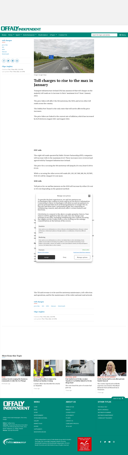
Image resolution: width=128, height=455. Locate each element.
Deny (64, 257)
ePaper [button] (52, 35)
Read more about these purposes (82, 252)
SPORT (36, 412)
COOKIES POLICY (70, 412)
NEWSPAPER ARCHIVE (40, 432)
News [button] (10, 35)
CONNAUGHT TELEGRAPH (105, 418)
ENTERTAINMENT (38, 415)
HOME (35, 407)
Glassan (4, 52)
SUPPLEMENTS (38, 429)
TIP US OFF (69, 426)
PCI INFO (68, 418)
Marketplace (43, 35)
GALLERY (36, 421)
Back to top (117, 398)
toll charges (7, 40)
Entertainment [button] (29, 35)
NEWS (35, 410)
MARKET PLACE (38, 423)
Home (4, 35)
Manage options (82, 257)
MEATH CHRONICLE (103, 410)
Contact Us (63, 35)
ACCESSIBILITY (70, 415)
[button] (89, 196)
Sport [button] (18, 35)
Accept (46, 257)
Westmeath (5, 54)
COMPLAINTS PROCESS (72, 423)
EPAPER (36, 426)
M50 (3, 49)
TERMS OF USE (70, 407)
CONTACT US (69, 421)
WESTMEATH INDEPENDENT (105, 415)
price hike (5, 45)
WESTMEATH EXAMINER (104, 412)
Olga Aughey (7, 66)
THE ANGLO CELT (102, 407)
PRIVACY (68, 410)
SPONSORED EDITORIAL (40, 418)
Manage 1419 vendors (43, 252)
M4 (3, 47)
